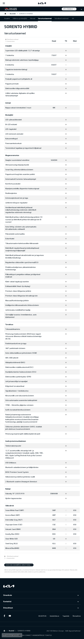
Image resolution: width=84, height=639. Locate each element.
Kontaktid (7, 601)
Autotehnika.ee (54, 616)
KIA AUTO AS (42, 616)
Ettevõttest (8, 608)
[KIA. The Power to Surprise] (8, 586)
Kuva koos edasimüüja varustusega (18, 565)
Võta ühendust (68, 9)
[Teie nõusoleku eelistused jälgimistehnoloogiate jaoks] (12, 635)
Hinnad (32, 18)
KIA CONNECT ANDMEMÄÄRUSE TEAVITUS (37, 635)
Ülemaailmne (77, 616)
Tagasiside (66, 616)
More (73, 18)
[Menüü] (4, 3)
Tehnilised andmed (61, 18)
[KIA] (42, 3)
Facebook (4, 616)
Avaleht (7, 18)
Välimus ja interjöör (20, 18)
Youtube (10, 616)
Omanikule (7, 595)
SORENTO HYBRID (26, 14)
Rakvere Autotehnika (5, 13)
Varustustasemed (45, 18)
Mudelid (13, 14)
